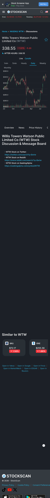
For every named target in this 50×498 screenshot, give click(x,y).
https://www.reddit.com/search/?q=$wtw (23, 160)
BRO (12, 343)
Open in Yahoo (8, 366)
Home (5, 31)
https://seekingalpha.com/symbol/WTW (22, 166)
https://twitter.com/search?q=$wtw (20, 154)
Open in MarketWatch (12, 368)
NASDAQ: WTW (17, 31)
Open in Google (24, 366)
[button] (3, 11)
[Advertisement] (25, 117)
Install (43, 4)
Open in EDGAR (30, 368)
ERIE (38, 343)
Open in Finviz (39, 366)
